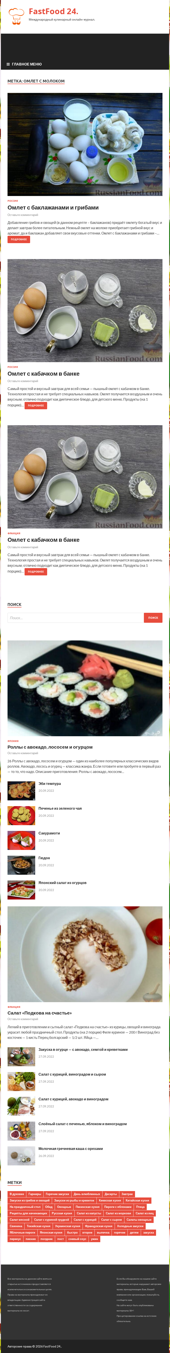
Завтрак (127, 1194)
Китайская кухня (137, 1200)
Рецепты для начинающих (28, 1213)
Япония (13, 741)
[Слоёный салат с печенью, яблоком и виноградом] (21, 1139)
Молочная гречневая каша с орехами (71, 1148)
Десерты (111, 1194)
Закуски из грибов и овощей (30, 1200)
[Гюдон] (21, 873)
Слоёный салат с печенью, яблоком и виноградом (83, 1124)
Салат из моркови (118, 1213)
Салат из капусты (89, 1213)
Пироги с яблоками (117, 1207)
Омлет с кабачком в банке (43, 373)
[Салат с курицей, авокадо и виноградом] (21, 1114)
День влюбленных (87, 1194)
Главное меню (27, 64)
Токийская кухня (38, 1226)
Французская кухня (98, 1226)
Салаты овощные (139, 1219)
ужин (94, 1239)
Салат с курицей (85, 1219)
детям (134, 1232)
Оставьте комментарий (23, 215)
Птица (140, 1207)
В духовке (17, 1194)
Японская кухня (51, 1232)
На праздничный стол (25, 1207)
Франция (14, 533)
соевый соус (77, 1239)
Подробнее (19, 239)
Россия (13, 201)
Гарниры (35, 1194)
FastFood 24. (53, 11)
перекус (15, 1239)
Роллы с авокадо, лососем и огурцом (50, 747)
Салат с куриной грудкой (51, 1219)
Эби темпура (50, 783)
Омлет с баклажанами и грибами (53, 207)
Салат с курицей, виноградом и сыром (72, 1074)
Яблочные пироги (22, 1232)
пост (60, 1239)
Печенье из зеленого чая (60, 808)
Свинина (16, 1226)
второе (87, 1232)
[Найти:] (85, 618)
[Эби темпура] (21, 799)
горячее (119, 1232)
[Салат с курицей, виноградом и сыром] (21, 1090)
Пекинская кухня (88, 1207)
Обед (48, 1207)
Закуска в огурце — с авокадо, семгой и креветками (83, 1049)
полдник (47, 1239)
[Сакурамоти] (21, 848)
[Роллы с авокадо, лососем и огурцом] (85, 737)
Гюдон (44, 858)
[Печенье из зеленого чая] (21, 824)
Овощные (64, 1207)
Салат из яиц (145, 1213)
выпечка (103, 1232)
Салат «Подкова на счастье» (40, 1012)
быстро (72, 1232)
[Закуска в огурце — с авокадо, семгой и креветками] (21, 1065)
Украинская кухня (67, 1226)
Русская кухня (62, 1213)
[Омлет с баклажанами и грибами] (85, 146)
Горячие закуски (57, 1194)
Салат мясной (19, 1219)
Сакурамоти (49, 833)
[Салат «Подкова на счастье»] (85, 1003)
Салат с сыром (111, 1219)
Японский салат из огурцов (63, 882)
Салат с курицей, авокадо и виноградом (73, 1099)
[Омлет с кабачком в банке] (85, 312)
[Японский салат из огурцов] (21, 898)
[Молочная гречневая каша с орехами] (21, 1164)
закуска (148, 1232)
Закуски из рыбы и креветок (74, 1200)
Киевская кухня (110, 1200)
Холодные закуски (130, 1226)
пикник (31, 1239)
